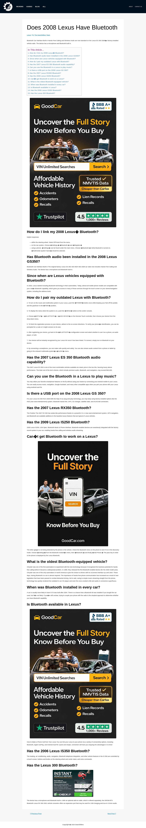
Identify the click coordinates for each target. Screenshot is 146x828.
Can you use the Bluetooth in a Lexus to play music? (51, 67)
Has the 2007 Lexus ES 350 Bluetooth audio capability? (52, 64)
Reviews (19, 6)
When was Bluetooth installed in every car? (48, 85)
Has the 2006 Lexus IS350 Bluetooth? (46, 90)
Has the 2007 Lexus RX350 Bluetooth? (45, 73)
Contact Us (138, 6)
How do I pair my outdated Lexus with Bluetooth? (49, 62)
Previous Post (35, 813)
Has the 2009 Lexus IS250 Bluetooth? (45, 76)
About (131, 6)
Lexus (29, 35)
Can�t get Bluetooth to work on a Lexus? (47, 79)
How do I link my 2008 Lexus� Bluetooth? (47, 53)
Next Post (112, 813)
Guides (29, 6)
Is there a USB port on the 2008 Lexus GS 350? (49, 70)
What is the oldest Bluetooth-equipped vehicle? (50, 82)
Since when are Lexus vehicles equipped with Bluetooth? (53, 59)
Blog (37, 6)
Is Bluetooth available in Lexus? (43, 87)
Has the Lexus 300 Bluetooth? (43, 93)
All (44, 6)
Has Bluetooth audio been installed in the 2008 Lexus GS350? (55, 56)
